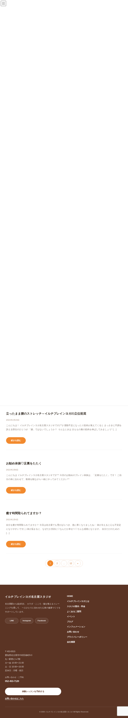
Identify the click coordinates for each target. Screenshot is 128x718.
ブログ (70, 621)
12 (71, 564)
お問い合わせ (73, 632)
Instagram (27, 621)
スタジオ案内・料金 (76, 606)
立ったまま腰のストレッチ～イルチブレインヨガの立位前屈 (46, 413)
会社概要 (71, 642)
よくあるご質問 (74, 611)
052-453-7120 (12, 681)
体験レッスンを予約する (33, 691)
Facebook (42, 621)
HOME (70, 596)
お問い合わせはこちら (14, 698)
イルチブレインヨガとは (78, 601)
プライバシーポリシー (77, 637)
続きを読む (16, 440)
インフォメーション (76, 626)
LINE (12, 621)
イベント (71, 616)
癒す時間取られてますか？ (24, 513)
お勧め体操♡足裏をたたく (24, 463)
